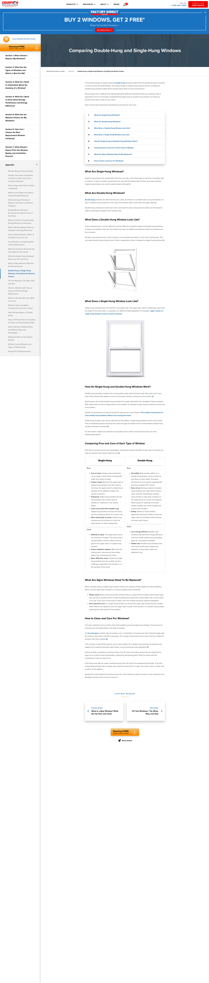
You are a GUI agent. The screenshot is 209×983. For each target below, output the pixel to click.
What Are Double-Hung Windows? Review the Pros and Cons (21, 257)
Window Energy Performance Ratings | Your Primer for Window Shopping (20, 203)
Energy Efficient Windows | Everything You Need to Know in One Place (20, 213)
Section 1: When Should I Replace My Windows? (16, 57)
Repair (116, 4)
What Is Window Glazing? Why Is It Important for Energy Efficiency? (21, 228)
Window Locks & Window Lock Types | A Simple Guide (19, 345)
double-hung (120, 83)
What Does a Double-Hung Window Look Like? (112, 128)
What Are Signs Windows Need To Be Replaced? (113, 154)
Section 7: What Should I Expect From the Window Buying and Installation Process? (16, 151)
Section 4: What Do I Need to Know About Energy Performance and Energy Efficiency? (17, 101)
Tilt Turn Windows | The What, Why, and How (21, 282)
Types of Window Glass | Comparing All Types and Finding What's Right (21, 321)
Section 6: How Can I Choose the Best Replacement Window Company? (15, 134)
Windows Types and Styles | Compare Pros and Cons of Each (20, 306)
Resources (88, 4)
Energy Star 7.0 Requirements (19, 351)
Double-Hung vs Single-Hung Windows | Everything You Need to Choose (21, 274)
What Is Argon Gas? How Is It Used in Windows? (21, 187)
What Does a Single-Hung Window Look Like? (112, 135)
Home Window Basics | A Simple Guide (20, 314)
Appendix (9, 165)
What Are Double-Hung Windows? (107, 122)
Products (71, 4)
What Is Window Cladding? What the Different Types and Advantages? (20, 330)
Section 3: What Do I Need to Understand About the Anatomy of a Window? (17, 85)
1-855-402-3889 (178, 4)
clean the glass (93, 633)
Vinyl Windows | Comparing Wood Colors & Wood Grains (21, 243)
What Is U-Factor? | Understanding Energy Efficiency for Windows (21, 221)
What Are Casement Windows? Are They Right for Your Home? (21, 250)
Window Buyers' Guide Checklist (20, 171)
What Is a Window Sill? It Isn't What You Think (21, 299)
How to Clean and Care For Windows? (109, 161)
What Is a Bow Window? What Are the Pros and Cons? (21, 264)
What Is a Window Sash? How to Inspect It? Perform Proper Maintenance (20, 291)
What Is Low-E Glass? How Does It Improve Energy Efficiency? (21, 194)
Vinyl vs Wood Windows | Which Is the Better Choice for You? (21, 236)
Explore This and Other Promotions (103, 25)
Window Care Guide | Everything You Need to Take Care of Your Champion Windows (20, 178)
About (103, 4)
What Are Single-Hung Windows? (107, 115)
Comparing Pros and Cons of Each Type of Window (114, 148)
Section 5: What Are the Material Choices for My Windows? (16, 117)
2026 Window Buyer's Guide (55, 71)
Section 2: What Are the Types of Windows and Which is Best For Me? (16, 70)
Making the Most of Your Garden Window (20, 338)
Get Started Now (103, 30)
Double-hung (90, 200)
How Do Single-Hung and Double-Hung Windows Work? (115, 141)
